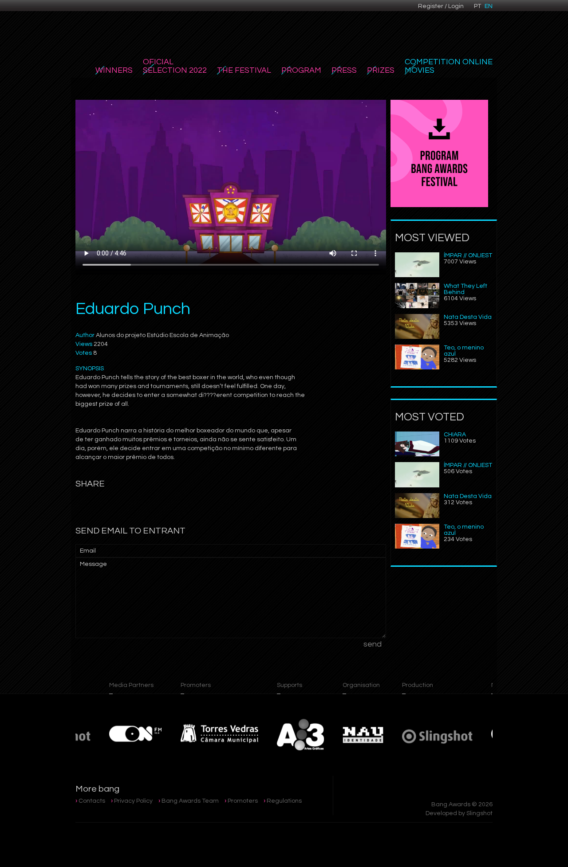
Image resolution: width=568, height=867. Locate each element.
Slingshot (479, 813)
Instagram (208, 12)
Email (88, 551)
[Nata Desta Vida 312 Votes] (417, 516)
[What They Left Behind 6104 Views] (417, 306)
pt (477, 6)
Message (93, 564)
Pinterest (245, 11)
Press (344, 70)
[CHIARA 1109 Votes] (417, 454)
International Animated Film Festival (120, 27)
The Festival (244, 70)
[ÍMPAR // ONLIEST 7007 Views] (417, 275)
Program (301, 70)
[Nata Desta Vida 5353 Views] (417, 337)
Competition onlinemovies (449, 66)
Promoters (243, 801)
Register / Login (441, 6)
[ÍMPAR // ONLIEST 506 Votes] (417, 486)
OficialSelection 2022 (175, 66)
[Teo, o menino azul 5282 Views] (417, 368)
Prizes (380, 70)
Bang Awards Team (190, 801)
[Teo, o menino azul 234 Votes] (417, 547)
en (489, 6)
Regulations (284, 801)
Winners (114, 70)
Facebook (189, 11)
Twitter (226, 11)
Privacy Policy (133, 801)
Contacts (92, 801)
